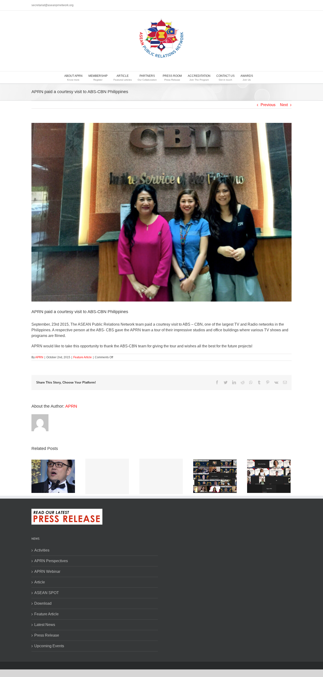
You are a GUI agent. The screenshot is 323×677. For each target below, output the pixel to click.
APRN (39, 357)
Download (43, 603)
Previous (268, 105)
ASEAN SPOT (46, 593)
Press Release (46, 635)
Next (284, 105)
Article (39, 582)
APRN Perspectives (51, 561)
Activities (41, 550)
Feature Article (82, 357)
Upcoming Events (49, 646)
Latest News (44, 625)
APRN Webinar (47, 571)
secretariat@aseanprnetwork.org (52, 5)
